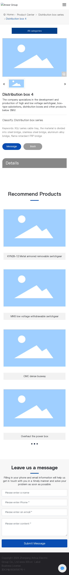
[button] (31, 444)
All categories (34, 30)
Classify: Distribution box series (22, 120)
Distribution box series (51, 14)
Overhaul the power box (34, 436)
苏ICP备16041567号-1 (13, 570)
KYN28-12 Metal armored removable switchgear (34, 256)
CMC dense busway (34, 376)
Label (37, 562)
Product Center (25, 14)
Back (33, 146)
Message (12, 146)
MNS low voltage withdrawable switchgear (34, 316)
